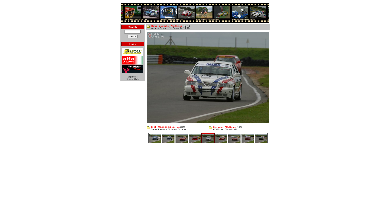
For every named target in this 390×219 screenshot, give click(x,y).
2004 (153, 127)
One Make (164, 26)
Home (154, 26)
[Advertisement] (195, 153)
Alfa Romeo (176, 26)
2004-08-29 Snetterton (169, 127)
